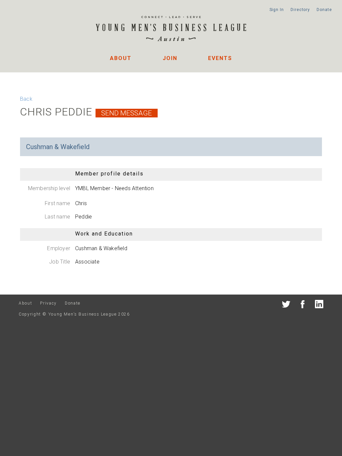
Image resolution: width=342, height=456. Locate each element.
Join (170, 58)
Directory (300, 9)
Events (220, 58)
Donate (324, 9)
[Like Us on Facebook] (303, 305)
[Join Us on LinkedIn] (319, 305)
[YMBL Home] (171, 29)
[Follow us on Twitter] (286, 305)
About (121, 58)
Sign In (277, 9)
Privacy (48, 303)
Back (26, 99)
